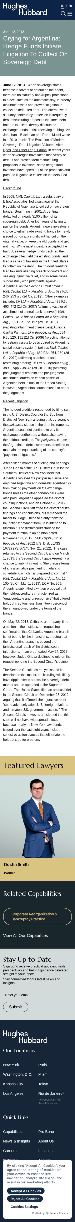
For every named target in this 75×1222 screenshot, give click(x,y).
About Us (46, 1141)
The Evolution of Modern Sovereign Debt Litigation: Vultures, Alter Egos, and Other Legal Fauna (34, 145)
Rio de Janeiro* (51, 1093)
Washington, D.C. (17, 1074)
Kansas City (13, 1084)
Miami (43, 1074)
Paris (42, 1065)
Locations (46, 1151)
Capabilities (12, 1132)
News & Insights (16, 1141)
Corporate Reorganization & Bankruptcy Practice (34, 916)
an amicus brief (59, 690)
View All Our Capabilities (25, 935)
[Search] (63, 13)
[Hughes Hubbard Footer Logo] (25, 1042)
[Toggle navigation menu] (70, 14)
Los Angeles (13, 1093)
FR (70, 5)
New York (11, 1065)
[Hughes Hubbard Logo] (25, 9)
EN (62, 5)
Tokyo (43, 1084)
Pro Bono (46, 1132)
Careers (9, 1151)
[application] (37, 1189)
